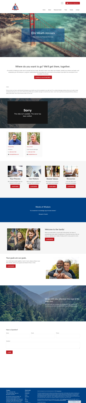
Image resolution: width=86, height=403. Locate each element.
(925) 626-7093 (12, 152)
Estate (26, 395)
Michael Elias (11, 146)
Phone (57, 333)
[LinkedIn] (62, 3)
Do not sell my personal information (60, 400)
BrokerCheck (59, 391)
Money (26, 399)
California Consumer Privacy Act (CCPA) (69, 399)
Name (7, 333)
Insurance (27, 396)
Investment (27, 393)
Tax (25, 398)
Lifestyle (26, 401)
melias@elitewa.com (14, 154)
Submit (9, 352)
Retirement (27, 392)
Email (32, 333)
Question (8, 341)
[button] (44, 9)
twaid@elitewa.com (32, 154)
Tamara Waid (30, 146)
